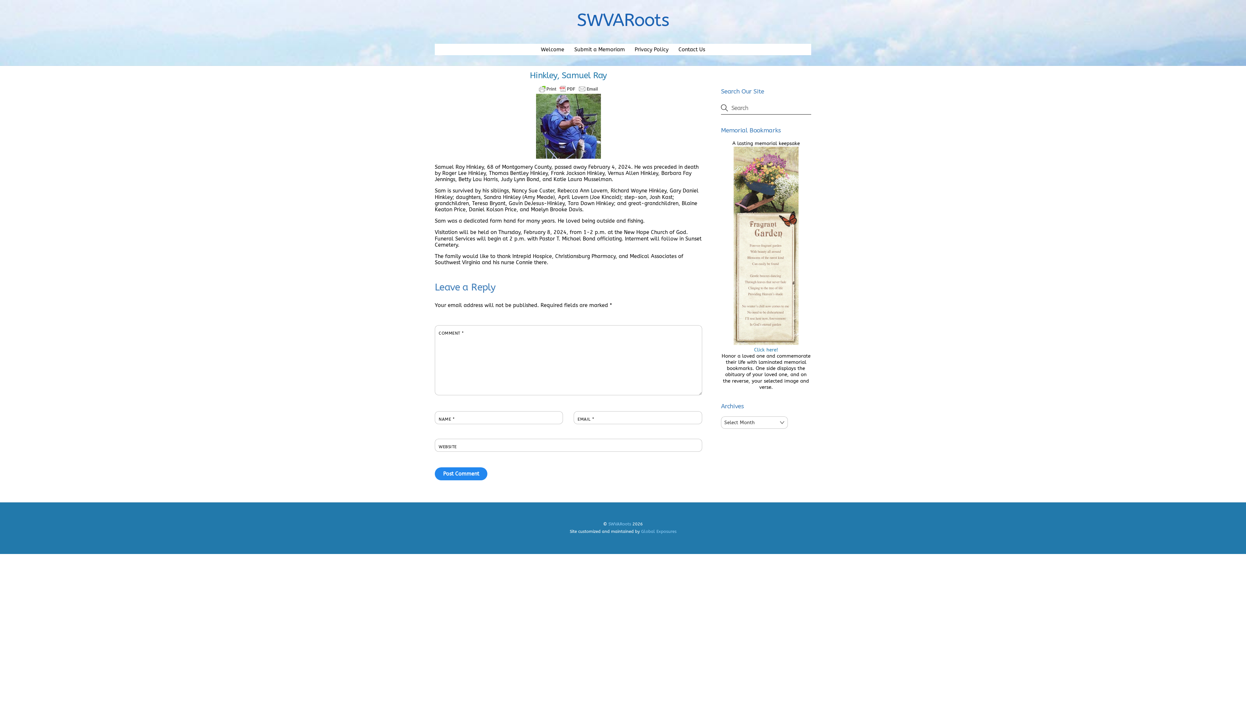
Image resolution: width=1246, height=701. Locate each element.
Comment (451, 333)
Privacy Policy (651, 49)
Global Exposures (659, 531)
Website (448, 446)
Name (447, 419)
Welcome (552, 49)
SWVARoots (619, 524)
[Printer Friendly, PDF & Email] (568, 89)
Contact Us (691, 49)
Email (586, 419)
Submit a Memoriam (599, 49)
